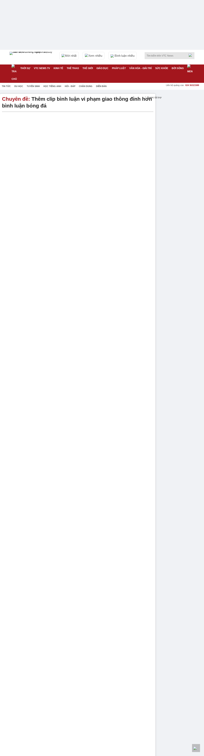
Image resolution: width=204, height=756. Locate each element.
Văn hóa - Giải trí (140, 68)
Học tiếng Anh (52, 86)
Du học (18, 86)
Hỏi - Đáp (70, 86)
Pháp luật (119, 68)
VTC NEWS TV (42, 68)
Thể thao (73, 68)
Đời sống (178, 68)
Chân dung (85, 86)
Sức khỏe (161, 68)
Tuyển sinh (33, 86)
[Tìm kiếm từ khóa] (191, 55)
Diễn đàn (101, 86)
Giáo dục (102, 68)
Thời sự (25, 68)
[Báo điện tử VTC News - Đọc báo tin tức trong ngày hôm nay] (31, 57)
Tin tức (6, 86)
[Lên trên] (196, 748)
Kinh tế (58, 68)
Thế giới (87, 68)
